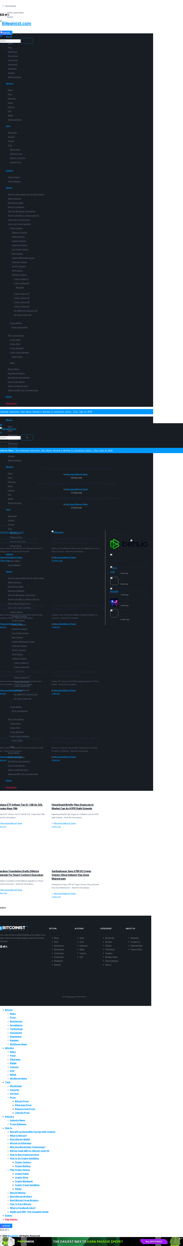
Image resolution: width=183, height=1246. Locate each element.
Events (9, 397)
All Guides (20, 287)
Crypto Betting (16, 323)
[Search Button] (27, 41)
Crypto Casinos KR (22, 306)
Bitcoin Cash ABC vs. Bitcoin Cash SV (23, 215)
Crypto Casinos (16, 228)
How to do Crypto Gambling (19, 224)
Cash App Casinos (19, 262)
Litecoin (11, 107)
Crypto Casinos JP (21, 294)
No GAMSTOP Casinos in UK (25, 311)
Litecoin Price (15, 162)
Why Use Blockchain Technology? (22, 211)
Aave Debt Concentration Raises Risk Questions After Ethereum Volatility (76, 498)
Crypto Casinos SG (22, 298)
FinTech (11, 141)
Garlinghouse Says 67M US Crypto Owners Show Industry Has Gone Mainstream (71, 875)
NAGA (10, 115)
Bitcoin (9, 37)
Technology (13, 60)
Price (10, 47)
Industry (9, 171)
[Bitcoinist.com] (15, 23)
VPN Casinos (17, 270)
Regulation (12, 69)
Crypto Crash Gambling (19, 352)
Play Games (11, 403)
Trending (108, 953)
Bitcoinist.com (71, 996)
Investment (12, 64)
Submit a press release (15, 12)
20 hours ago (76, 477)
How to (9, 188)
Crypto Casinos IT (21, 279)
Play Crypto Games (16, 335)
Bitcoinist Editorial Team (77, 474)
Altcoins (9, 83)
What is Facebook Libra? (18, 386)
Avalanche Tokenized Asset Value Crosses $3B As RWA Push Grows (76, 483)
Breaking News (111, 957)
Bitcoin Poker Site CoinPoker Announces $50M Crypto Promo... (132, 613)
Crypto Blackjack (17, 348)
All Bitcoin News (14, 77)
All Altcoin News (14, 120)
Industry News (14, 177)
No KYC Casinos (19, 266)
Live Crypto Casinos (20, 249)
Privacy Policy (136, 949)
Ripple (10, 103)
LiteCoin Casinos (19, 241)
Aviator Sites (17, 357)
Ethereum (12, 98)
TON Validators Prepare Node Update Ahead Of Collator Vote (76, 468)
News (10, 43)
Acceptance (13, 56)
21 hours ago (76, 492)
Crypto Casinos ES (21, 283)
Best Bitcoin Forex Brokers (19, 378)
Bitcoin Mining (13, 369)
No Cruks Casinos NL (23, 315)
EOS (9, 111)
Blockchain (12, 133)
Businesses (13, 52)
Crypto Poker (15, 340)
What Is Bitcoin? (14, 199)
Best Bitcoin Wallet (15, 203)
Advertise (6, 33)
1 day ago (56, 627)
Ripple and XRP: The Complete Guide (23, 390)
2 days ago (56, 827)
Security (11, 137)
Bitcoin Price (15, 149)
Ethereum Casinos (19, 232)
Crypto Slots (15, 344)
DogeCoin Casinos (19, 245)
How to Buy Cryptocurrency (19, 220)
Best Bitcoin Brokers (16, 373)
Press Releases (10, 6)
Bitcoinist (13, 1236)
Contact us (135, 942)
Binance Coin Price (17, 158)
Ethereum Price (16, 154)
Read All (10, 17)
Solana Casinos (18, 237)
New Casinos (17, 254)
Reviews (11, 73)
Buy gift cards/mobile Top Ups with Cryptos (26, 194)
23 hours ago (57, 561)
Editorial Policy (137, 946)
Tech (8, 126)
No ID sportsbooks (20, 327)
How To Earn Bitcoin (16, 382)
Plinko (12, 363)
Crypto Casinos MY (22, 302)
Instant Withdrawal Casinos (23, 258)
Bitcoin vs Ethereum (16, 207)
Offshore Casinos (19, 275)
